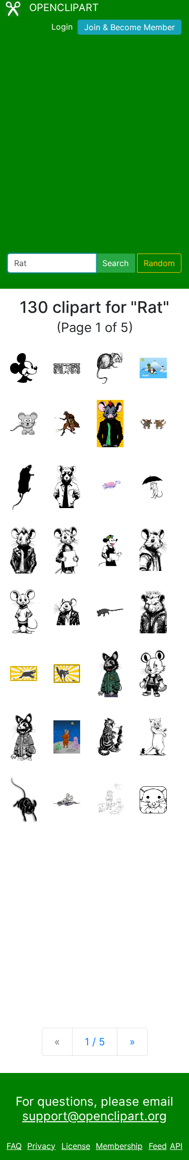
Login (62, 27)
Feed (158, 1146)
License (75, 1146)
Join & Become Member (129, 27)
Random (159, 263)
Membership (119, 1146)
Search (115, 263)
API (176, 1146)
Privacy (41, 1146)
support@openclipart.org (94, 1116)
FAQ (14, 1146)
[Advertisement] (94, 146)
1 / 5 (95, 1042)
